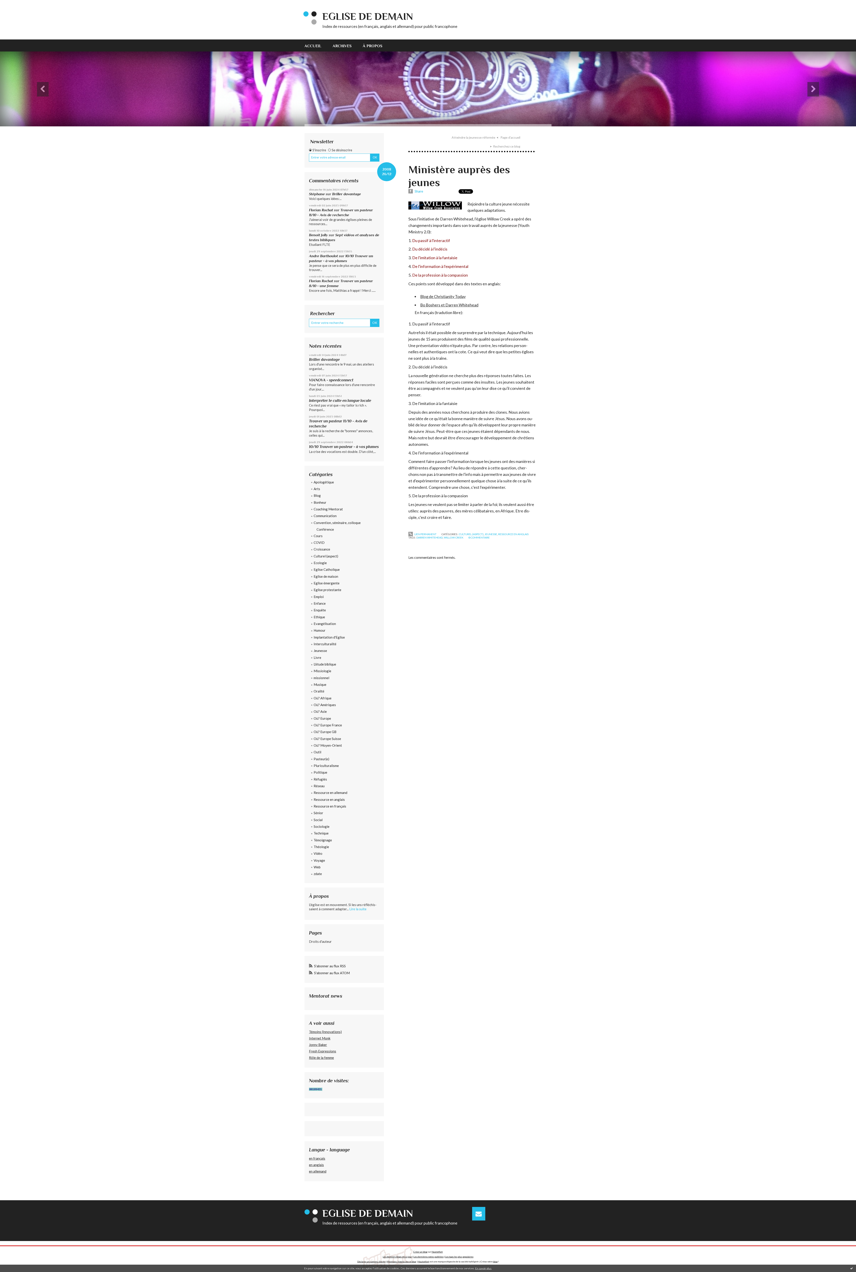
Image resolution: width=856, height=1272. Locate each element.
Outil (317, 752)
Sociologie (321, 826)
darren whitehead (429, 537)
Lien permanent (425, 534)
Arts (317, 489)
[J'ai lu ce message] (851, 1268)
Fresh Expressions (322, 1051)
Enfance (320, 603)
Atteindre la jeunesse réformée (473, 137)
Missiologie (322, 671)
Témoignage (323, 840)
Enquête (320, 610)
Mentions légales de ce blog (401, 1261)
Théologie (321, 847)
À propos (372, 46)
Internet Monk (319, 1038)
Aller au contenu (14, 4)
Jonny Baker (318, 1045)
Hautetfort (437, 1251)
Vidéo (318, 853)
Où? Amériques (325, 705)
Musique (320, 684)
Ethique (319, 617)
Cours (318, 536)
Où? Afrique (322, 698)
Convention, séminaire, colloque (337, 523)
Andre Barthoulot (323, 256)
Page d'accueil (510, 137)
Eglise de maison (326, 576)
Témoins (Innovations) (325, 1032)
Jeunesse (320, 651)
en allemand (317, 1171)
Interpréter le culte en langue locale (340, 400)
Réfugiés (320, 779)
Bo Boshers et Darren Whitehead (449, 304)
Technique (321, 833)
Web (317, 867)
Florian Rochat (321, 210)
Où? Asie (320, 711)
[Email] (478, 1214)
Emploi (319, 597)
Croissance (322, 549)
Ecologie (320, 563)
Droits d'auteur (320, 941)
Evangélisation (325, 624)
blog (495, 1261)
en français (317, 1158)
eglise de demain (367, 16)
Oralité (319, 691)
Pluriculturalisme (326, 766)
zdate (318, 874)
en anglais (316, 1165)
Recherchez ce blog (506, 146)
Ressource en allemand (330, 793)
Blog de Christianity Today (443, 296)
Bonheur (320, 502)
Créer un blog (420, 1251)
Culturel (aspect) (326, 556)
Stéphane (317, 194)
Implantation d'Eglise (329, 637)
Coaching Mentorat (328, 509)
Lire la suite (357, 909)
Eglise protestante (327, 590)
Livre (317, 658)
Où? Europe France (328, 725)
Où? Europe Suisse (327, 739)
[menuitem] (316, 45)
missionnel (321, 678)
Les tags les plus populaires (459, 1256)
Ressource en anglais (329, 799)
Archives (342, 46)
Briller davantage (346, 194)
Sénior (318, 813)
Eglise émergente (327, 583)
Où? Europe (322, 718)
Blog (317, 495)
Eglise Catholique (327, 569)
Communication (325, 516)
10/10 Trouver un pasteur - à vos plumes (344, 446)
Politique (320, 772)
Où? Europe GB (325, 732)
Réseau (319, 786)
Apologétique (324, 482)
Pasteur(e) (321, 759)
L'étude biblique (325, 664)
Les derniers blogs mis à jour (397, 1256)
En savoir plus (483, 1268)
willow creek (453, 537)
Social (318, 820)
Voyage (319, 860)
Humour (319, 630)
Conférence (325, 529)
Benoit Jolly (318, 235)
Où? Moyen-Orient (328, 745)
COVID (319, 542)
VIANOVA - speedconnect (331, 380)
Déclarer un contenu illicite (371, 1261)
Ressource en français (330, 806)
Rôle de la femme (321, 1058)
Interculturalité (325, 644)
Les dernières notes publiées (429, 1256)
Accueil (313, 46)
